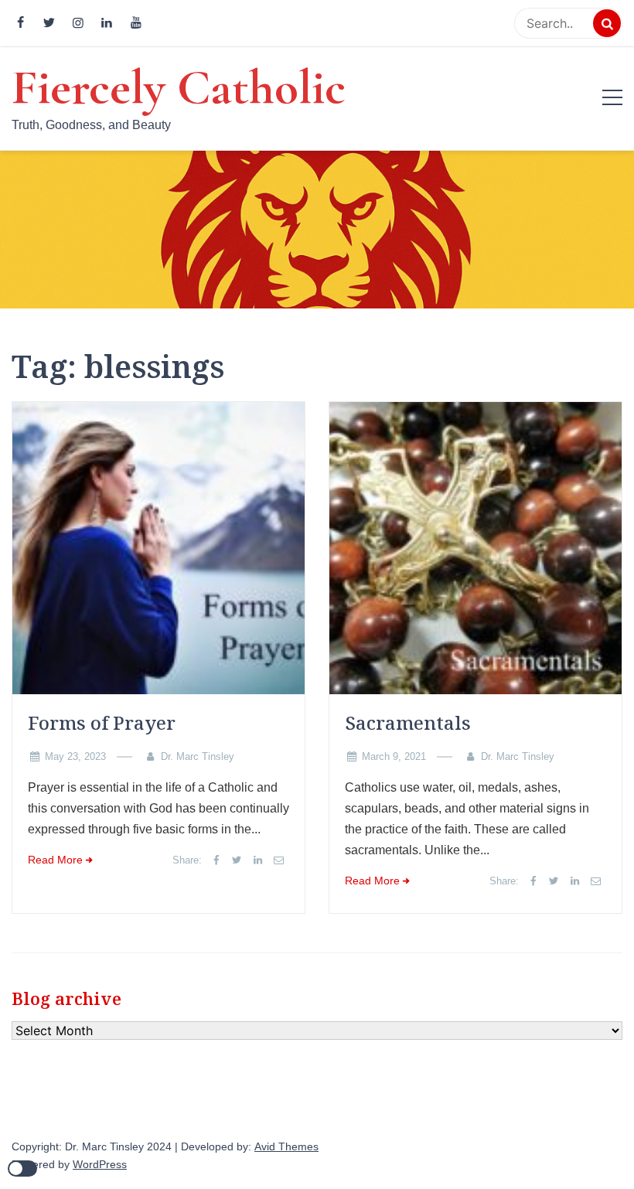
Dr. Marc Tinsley (197, 756)
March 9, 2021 (394, 756)
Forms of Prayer (102, 722)
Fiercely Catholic (179, 87)
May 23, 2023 (75, 756)
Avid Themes (286, 1147)
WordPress (100, 1164)
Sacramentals (408, 722)
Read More (55, 860)
